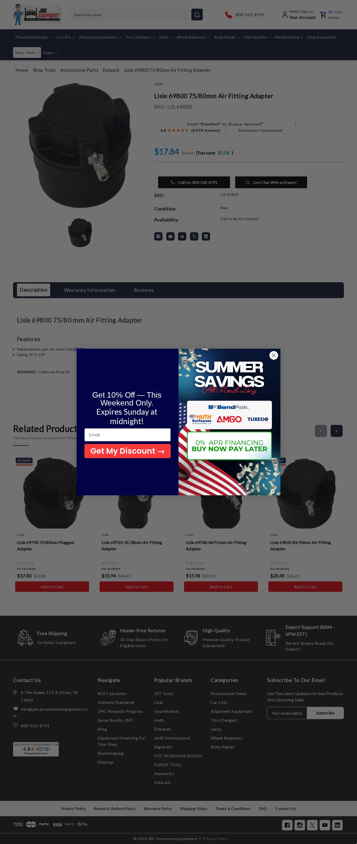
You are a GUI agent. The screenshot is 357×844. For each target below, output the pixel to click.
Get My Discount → (127, 451)
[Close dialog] (273, 355)
